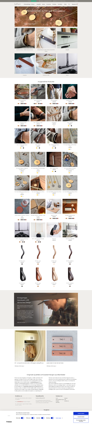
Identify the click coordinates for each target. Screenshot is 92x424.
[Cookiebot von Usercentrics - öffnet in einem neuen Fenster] (9, 422)
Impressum (66, 398)
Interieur (43, 4)
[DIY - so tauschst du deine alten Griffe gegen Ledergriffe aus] (30, 345)
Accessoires (48, 4)
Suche (57, 398)
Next (77, 17)
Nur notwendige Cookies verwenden (81, 421)
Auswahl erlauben (81, 416)
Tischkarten (54, 4)
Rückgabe (57, 400)
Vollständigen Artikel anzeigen (19, 366)
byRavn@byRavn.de (20, 401)
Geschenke (60, 4)
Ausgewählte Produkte (46, 82)
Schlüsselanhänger (27, 4)
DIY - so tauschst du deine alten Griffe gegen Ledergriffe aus (29, 363)
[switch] (32, 418)
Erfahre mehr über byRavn (21, 322)
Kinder (65, 4)
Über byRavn (58, 402)
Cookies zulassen (81, 413)
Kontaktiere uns (66, 400)
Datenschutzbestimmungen (60, 399)
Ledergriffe (39, 4)
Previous (14, 17)
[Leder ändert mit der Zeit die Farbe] (62, 345)
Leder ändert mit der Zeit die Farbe (55, 363)
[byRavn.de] (17, 4)
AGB (65, 399)
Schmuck (32, 4)
